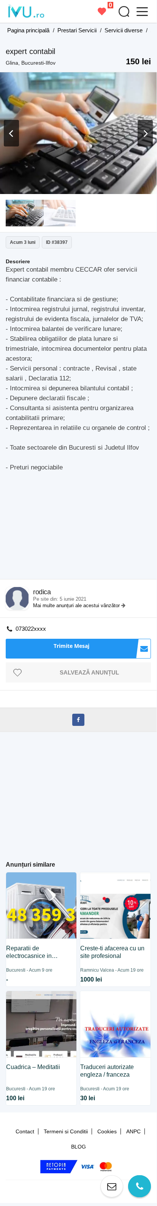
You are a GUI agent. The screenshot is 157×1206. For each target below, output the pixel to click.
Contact (25, 1131)
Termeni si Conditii (66, 1131)
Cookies (107, 1131)
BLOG (78, 1147)
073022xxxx (31, 628)
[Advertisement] (81, 527)
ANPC (133, 1131)
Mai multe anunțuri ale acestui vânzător (77, 605)
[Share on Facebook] (78, 720)
